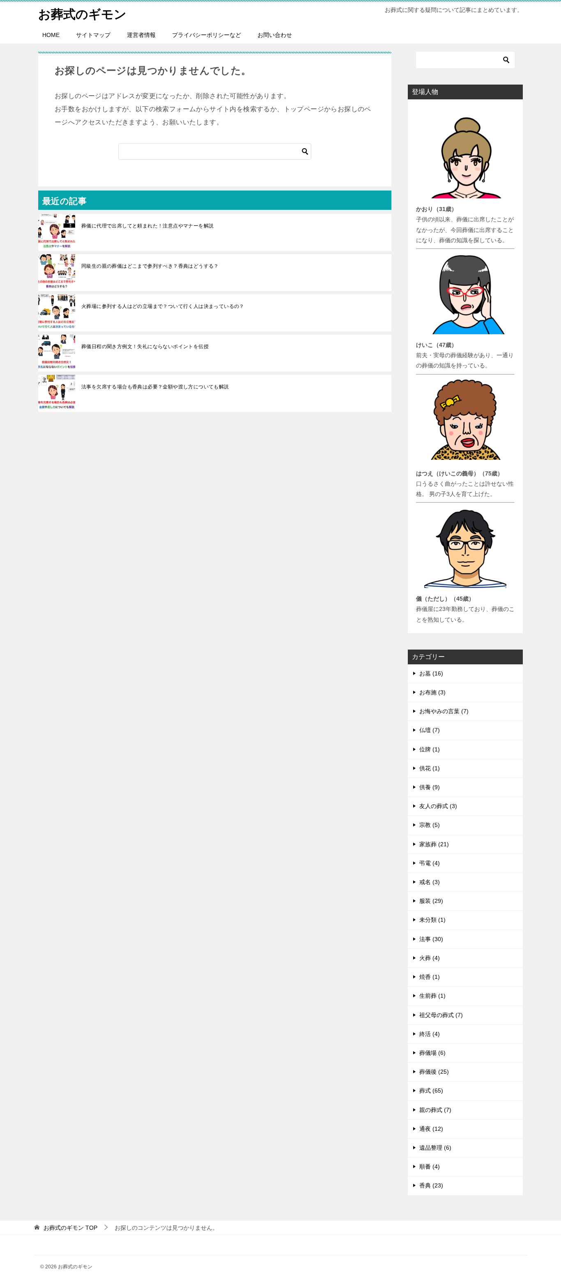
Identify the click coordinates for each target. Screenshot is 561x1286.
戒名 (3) (429, 882)
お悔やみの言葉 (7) (444, 711)
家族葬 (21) (434, 844)
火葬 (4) (429, 958)
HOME (51, 35)
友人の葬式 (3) (438, 806)
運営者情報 (141, 35)
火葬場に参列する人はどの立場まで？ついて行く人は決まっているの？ (162, 306)
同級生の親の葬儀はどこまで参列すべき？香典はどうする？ (150, 266)
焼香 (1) (429, 977)
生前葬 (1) (432, 995)
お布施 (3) (432, 692)
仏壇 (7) (429, 730)
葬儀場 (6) (432, 1052)
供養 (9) (429, 787)
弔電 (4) (429, 863)
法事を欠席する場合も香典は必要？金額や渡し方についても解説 (155, 387)
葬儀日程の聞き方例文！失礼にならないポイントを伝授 (145, 346)
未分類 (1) (432, 919)
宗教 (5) (429, 825)
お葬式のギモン (82, 14)
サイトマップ (93, 35)
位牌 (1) (429, 749)
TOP (70, 1227)
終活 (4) (429, 1034)
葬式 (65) (431, 1090)
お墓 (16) (431, 673)
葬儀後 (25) (434, 1071)
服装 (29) (431, 901)
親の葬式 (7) (435, 1110)
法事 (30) (431, 939)
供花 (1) (429, 768)
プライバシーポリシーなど (206, 35)
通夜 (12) (431, 1128)
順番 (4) (429, 1166)
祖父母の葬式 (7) (441, 1015)
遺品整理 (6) (435, 1147)
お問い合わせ (275, 35)
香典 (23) (431, 1185)
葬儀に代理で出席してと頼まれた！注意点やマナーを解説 (147, 226)
